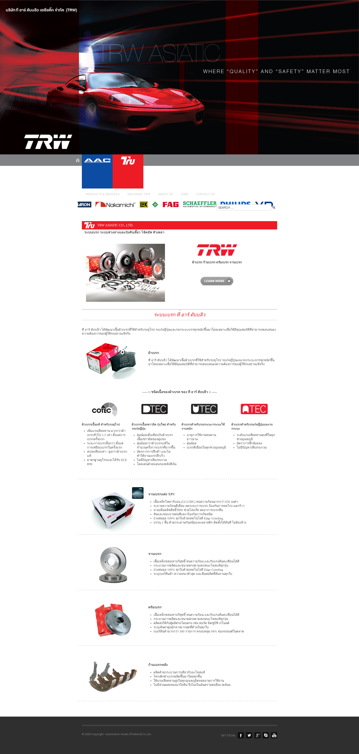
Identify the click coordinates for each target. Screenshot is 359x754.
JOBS (184, 194)
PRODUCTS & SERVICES (101, 194)
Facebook (241, 735)
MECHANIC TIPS (139, 194)
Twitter (249, 735)
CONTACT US (205, 194)
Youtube (274, 735)
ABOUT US (165, 194)
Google (257, 735)
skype (266, 735)
